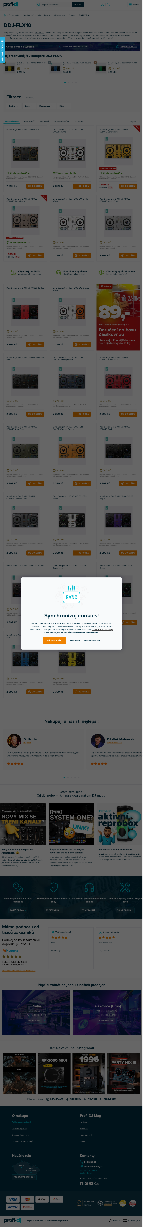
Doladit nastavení (92, 640)
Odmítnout (75, 640)
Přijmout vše (54, 640)
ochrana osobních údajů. (102, 629)
